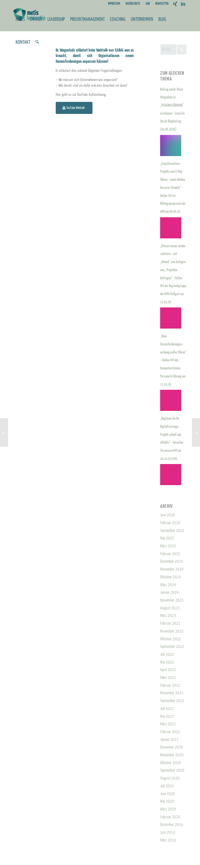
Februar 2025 (170, 554)
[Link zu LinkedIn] (183, 4)
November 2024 (172, 569)
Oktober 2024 (170, 577)
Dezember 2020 (171, 747)
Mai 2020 (167, 801)
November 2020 (172, 755)
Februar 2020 (170, 817)
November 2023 (172, 600)
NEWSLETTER (161, 3)
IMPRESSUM (114, 3)
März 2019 (168, 840)
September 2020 (172, 770)
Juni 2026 (167, 515)
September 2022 (172, 647)
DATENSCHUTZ (133, 3)
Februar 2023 (170, 623)
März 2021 (168, 724)
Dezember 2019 (171, 825)
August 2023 (170, 608)
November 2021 (172, 693)
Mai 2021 (167, 716)
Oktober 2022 (170, 639)
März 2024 (168, 585)
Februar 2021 (170, 732)
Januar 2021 (169, 740)
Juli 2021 (167, 709)
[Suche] (37, 42)
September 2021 (172, 701)
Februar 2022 (170, 685)
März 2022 (168, 678)
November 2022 (172, 631)
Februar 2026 (170, 523)
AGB (148, 3)
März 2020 (168, 809)
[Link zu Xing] (175, 4)
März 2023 (168, 616)
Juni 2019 (167, 832)
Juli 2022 (167, 654)
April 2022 (168, 670)
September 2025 (172, 531)
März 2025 (168, 546)
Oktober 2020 (170, 763)
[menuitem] (114, 4)
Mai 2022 (167, 662)
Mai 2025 (167, 538)
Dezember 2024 (171, 561)
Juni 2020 (167, 794)
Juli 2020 (167, 786)
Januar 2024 (169, 592)
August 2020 (170, 778)
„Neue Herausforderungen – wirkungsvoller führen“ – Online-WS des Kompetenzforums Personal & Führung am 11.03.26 (173, 360)
